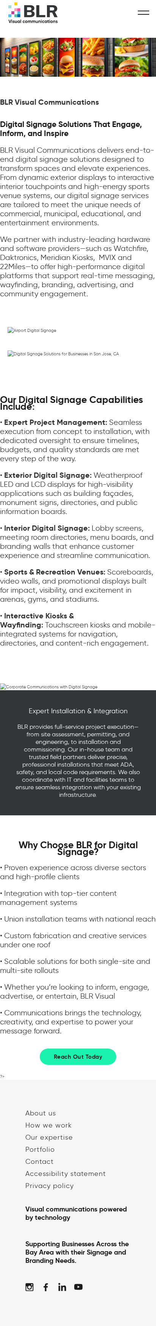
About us (40, 1113)
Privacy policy (49, 1186)
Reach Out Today (78, 1056)
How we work (48, 1125)
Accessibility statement (65, 1174)
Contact (39, 1161)
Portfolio (40, 1149)
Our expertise (49, 1137)
